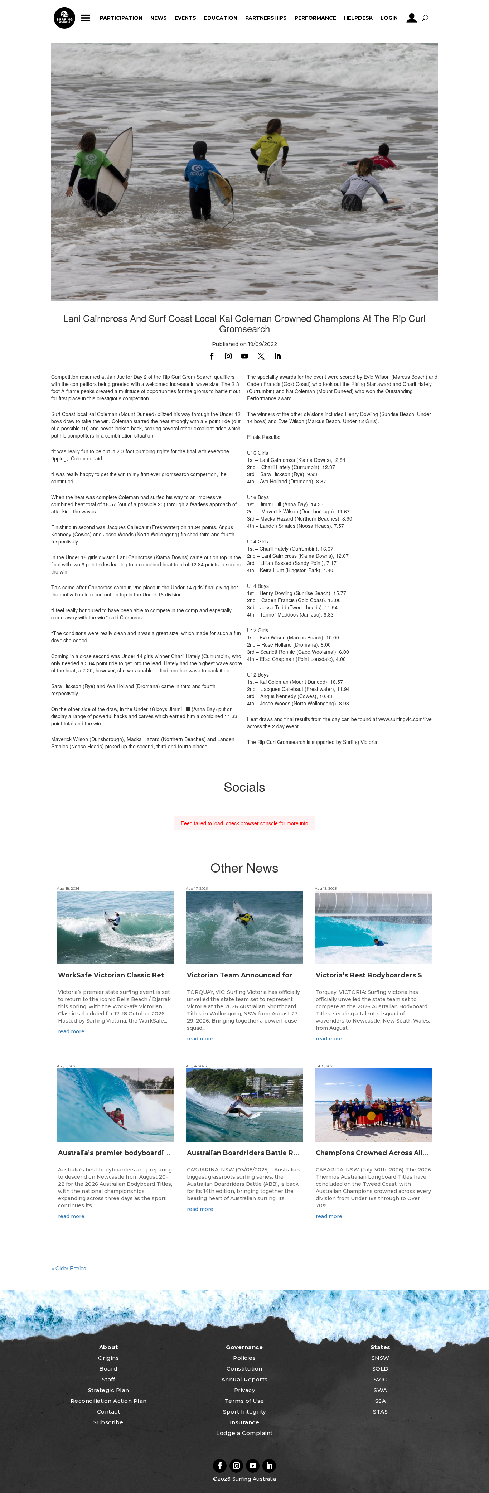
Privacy (244, 1390)
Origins (108, 1357)
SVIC (380, 1379)
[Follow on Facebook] (211, 356)
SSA (380, 1400)
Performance (315, 18)
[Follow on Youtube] (244, 356)
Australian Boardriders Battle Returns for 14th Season (278, 1153)
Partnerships (266, 18)
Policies (244, 1357)
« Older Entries (68, 1268)
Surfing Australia (253, 1479)
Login (389, 18)
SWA (380, 1390)
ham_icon (85, 17)
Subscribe (108, 1422)
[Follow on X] (261, 356)
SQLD (380, 1368)
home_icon (64, 17)
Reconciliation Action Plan (109, 1400)
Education (220, 18)
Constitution (244, 1368)
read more (71, 1031)
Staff (108, 1379)
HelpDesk (358, 18)
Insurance (245, 1422)
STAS (380, 1411)
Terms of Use (244, 1400)
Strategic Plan (108, 1390)
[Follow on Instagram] (228, 356)
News (158, 18)
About (108, 1347)
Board (108, 1368)
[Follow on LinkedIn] (277, 356)
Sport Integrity (244, 1411)
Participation (121, 18)
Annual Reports (244, 1379)
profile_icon (412, 17)
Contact (108, 1411)
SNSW (380, 1357)
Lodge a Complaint (244, 1433)
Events (185, 18)
